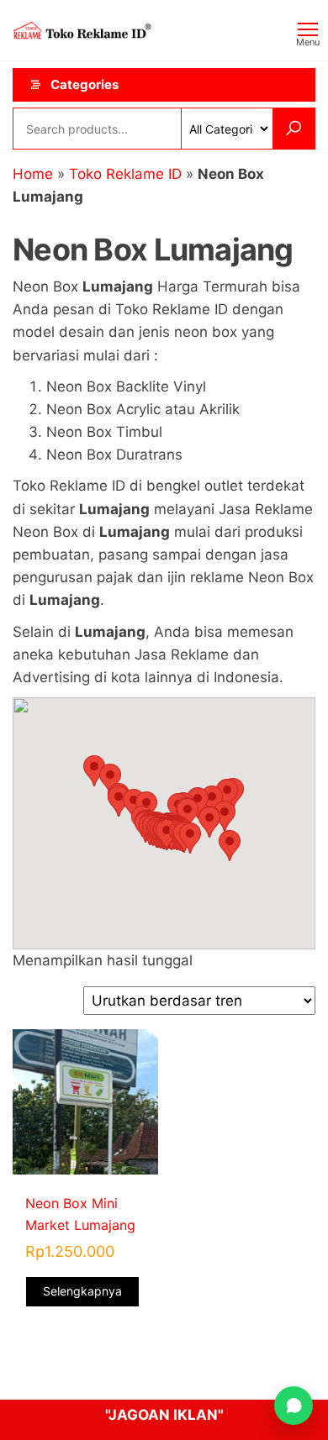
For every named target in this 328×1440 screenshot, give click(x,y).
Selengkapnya (82, 1291)
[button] (190, 838)
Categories (84, 84)
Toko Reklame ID (125, 174)
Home (33, 174)
